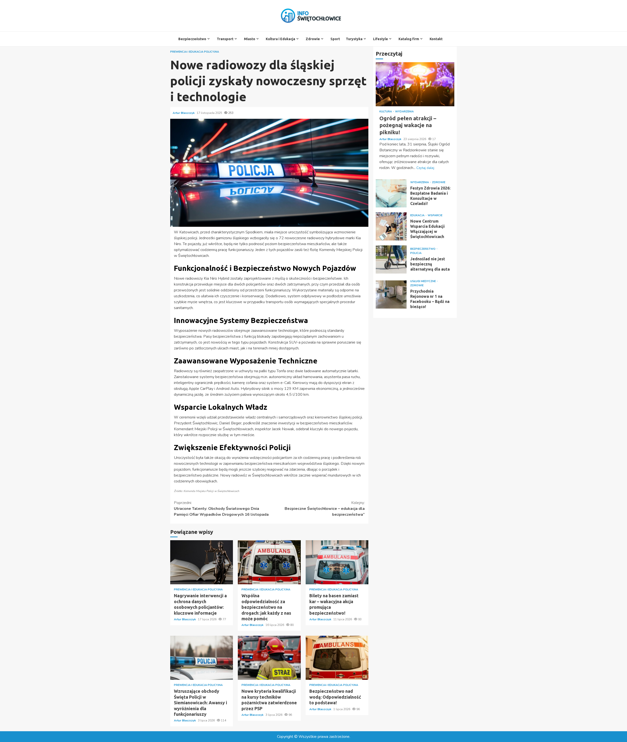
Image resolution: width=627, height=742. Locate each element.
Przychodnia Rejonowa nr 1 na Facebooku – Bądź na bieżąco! (391, 294)
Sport (335, 39)
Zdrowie (313, 39)
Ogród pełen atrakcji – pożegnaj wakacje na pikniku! (415, 84)
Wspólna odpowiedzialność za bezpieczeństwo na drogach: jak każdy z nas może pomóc (269, 562)
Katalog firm (408, 39)
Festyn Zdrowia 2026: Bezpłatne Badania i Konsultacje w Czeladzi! (391, 193)
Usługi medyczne (423, 281)
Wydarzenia (404, 111)
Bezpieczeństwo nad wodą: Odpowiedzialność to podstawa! (337, 658)
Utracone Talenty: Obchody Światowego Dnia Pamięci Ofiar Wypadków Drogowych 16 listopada (221, 508)
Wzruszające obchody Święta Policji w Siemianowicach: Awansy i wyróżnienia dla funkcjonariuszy (201, 658)
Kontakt (436, 39)
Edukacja (417, 215)
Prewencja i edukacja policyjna (194, 51)
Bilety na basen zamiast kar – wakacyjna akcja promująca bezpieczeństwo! (337, 562)
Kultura (386, 111)
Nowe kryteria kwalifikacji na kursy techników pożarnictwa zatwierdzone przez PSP (269, 658)
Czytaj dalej (425, 168)
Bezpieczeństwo (192, 39)
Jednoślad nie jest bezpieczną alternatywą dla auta (391, 259)
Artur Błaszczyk (184, 113)
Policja (416, 253)
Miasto (249, 39)
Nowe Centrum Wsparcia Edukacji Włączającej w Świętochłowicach (391, 226)
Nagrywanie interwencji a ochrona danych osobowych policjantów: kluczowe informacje (201, 562)
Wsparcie (435, 215)
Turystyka (354, 39)
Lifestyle (380, 39)
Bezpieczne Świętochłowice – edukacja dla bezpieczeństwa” (325, 508)
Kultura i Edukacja (280, 39)
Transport (225, 39)
